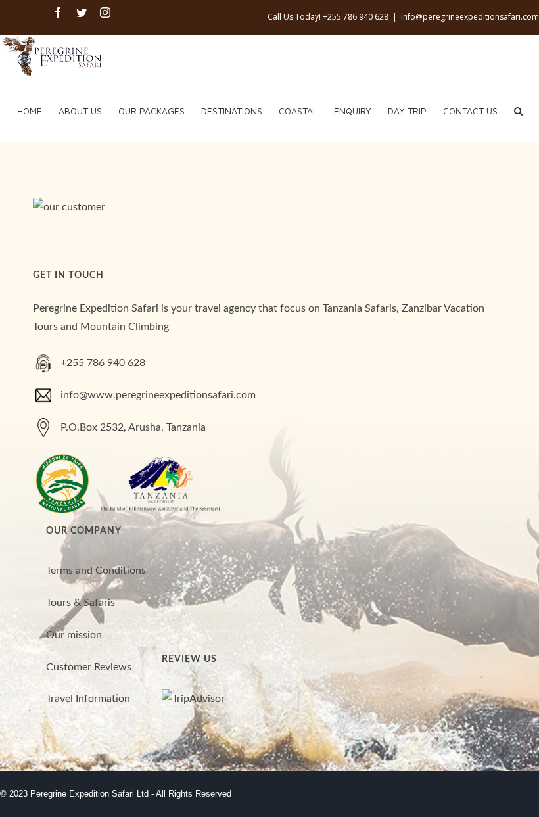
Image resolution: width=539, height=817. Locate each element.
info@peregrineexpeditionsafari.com (470, 16)
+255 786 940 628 (102, 363)
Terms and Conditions (96, 570)
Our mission (74, 635)
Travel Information (88, 698)
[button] (518, 110)
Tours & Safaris (80, 602)
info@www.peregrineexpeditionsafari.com (158, 395)
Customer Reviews (88, 667)
